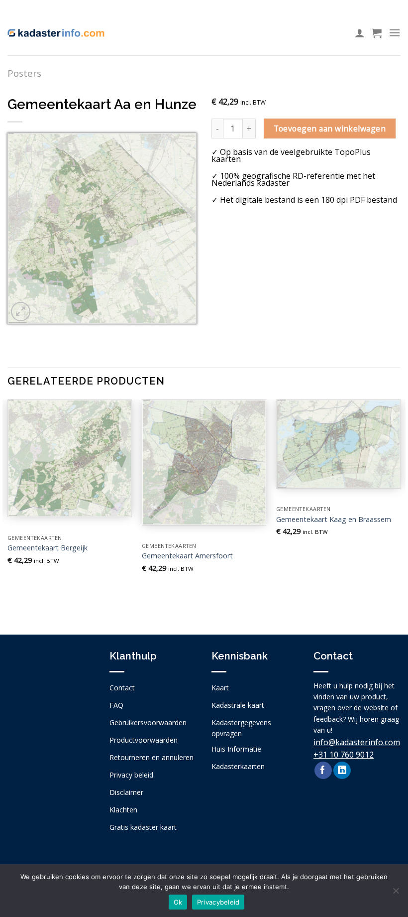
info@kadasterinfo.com (356, 742)
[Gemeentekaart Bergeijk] (69, 458)
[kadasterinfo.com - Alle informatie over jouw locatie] (55, 33)
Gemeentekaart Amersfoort (187, 555)
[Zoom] (20, 311)
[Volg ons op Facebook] (323, 771)
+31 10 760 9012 (343, 754)
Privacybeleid (218, 902)
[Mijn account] (360, 33)
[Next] (400, 508)
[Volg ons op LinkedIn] (342, 771)
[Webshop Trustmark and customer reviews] (51, 714)
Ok (178, 902)
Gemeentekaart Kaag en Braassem (333, 519)
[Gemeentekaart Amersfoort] (204, 462)
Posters (24, 73)
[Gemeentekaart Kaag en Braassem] (338, 444)
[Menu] (395, 32)
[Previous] (7, 508)
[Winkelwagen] (377, 33)
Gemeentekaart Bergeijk (47, 547)
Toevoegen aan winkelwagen (330, 128)
